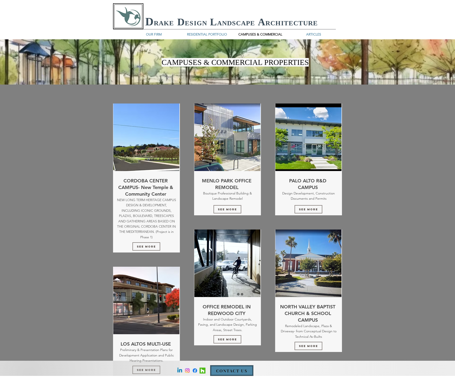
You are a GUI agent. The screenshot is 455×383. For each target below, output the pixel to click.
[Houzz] (202, 371)
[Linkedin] (180, 371)
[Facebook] (195, 371)
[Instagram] (187, 371)
